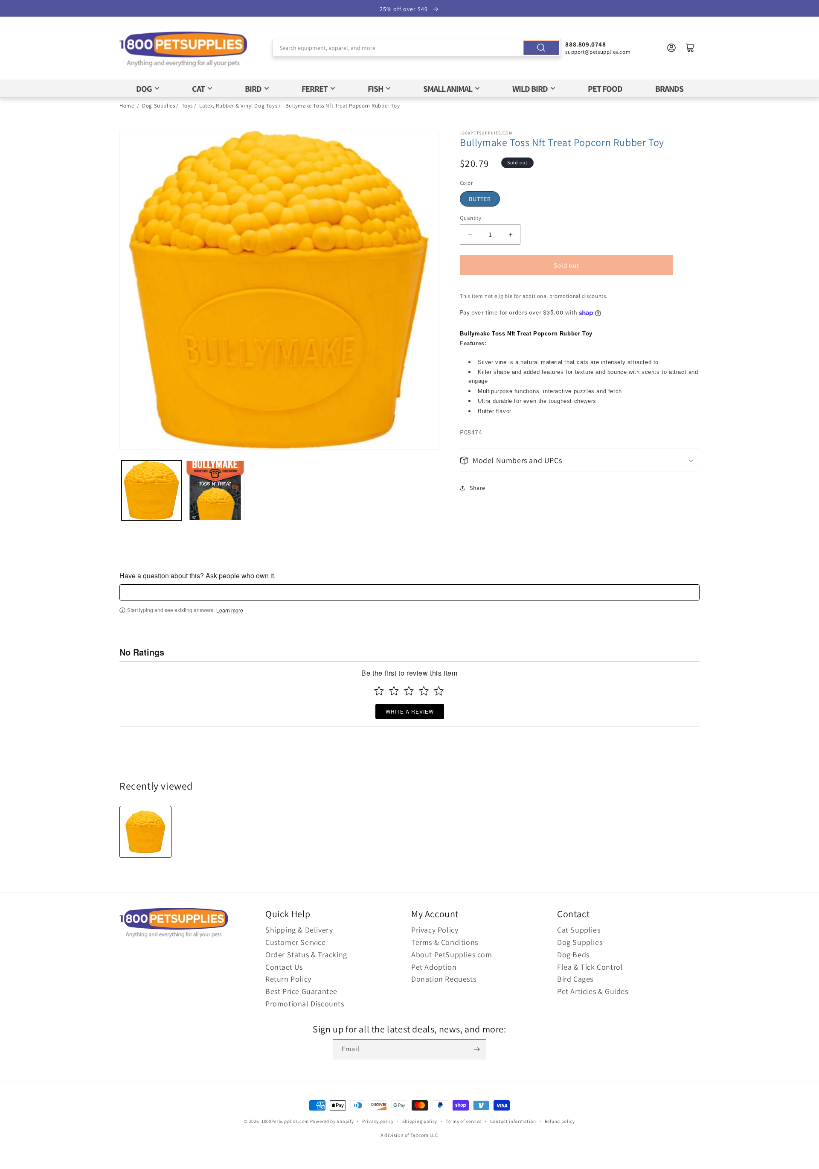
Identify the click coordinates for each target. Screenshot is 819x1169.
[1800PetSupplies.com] (183, 50)
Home (126, 105)
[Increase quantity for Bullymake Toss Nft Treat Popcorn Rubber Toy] (510, 234)
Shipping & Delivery (299, 930)
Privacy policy (378, 1121)
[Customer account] (671, 47)
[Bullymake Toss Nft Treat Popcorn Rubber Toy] (145, 831)
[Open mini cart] (690, 47)
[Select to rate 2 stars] (394, 691)
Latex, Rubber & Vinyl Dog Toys (238, 105)
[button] (580, 460)
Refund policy (560, 1121)
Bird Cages (575, 979)
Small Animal (447, 88)
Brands (669, 88)
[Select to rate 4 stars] (423, 691)
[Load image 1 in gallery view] (151, 490)
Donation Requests (443, 979)
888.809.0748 (585, 44)
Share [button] (477, 488)
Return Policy (288, 979)
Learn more (229, 610)
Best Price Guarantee (301, 991)
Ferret (315, 88)
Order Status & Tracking (306, 954)
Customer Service (295, 942)
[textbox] (409, 592)
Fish (375, 88)
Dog (144, 88)
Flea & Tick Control (590, 967)
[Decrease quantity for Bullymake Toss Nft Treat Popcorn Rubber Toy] (469, 234)
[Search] (541, 48)
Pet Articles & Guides (592, 991)
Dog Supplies (158, 105)
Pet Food (605, 88)
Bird (253, 88)
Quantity (470, 218)
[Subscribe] (476, 1049)
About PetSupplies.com (451, 954)
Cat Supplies (578, 930)
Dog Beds (573, 954)
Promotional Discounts (304, 1004)
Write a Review (410, 711)
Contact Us (284, 967)
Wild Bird (530, 88)
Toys (187, 105)
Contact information (513, 1121)
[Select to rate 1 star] (379, 691)
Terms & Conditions (444, 942)
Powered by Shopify (332, 1121)
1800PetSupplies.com (285, 1121)
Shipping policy (420, 1121)
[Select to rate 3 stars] (408, 691)
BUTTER (480, 199)
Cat (198, 88)
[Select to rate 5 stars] (438, 691)
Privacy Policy (434, 930)
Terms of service (464, 1121)
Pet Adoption (433, 967)
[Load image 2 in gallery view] (215, 490)
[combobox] (417, 48)
